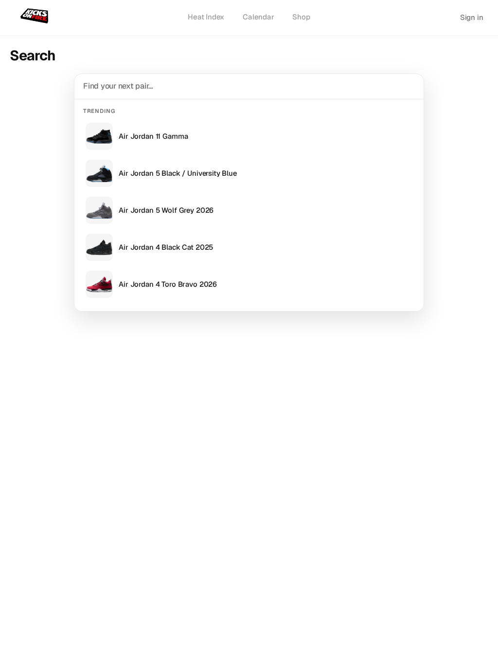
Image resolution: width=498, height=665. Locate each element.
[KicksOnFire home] (36, 16)
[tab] (205, 17)
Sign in (471, 17)
